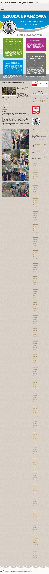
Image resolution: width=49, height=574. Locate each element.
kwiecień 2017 (35, 401)
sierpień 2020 (35, 315)
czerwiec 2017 (35, 397)
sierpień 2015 (35, 445)
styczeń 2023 (35, 254)
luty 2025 (35, 200)
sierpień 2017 (35, 393)
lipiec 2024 (35, 215)
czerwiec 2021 (35, 293)
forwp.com (23, 571)
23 (44, 100)
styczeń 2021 (35, 304)
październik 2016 (36, 414)
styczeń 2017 (35, 408)
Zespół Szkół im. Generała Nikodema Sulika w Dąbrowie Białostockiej (18, 569)
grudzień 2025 (35, 178)
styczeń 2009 (35, 555)
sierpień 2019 (35, 341)
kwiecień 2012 (35, 531)
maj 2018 (35, 373)
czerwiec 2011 (35, 546)
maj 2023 (35, 245)
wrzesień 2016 (35, 416)
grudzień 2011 (35, 538)
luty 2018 (35, 380)
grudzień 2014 (35, 462)
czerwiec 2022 (35, 267)
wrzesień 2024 (35, 211)
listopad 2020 (35, 308)
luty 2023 (35, 252)
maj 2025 (35, 193)
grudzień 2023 (35, 230)
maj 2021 (35, 295)
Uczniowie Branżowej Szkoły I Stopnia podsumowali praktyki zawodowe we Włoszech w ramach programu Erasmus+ (41, 133)
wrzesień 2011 (35, 544)
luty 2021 (35, 302)
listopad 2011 (35, 540)
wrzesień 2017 (35, 390)
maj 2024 (35, 219)
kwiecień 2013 (35, 505)
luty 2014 (35, 484)
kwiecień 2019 (35, 349)
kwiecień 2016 (35, 427)
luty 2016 (35, 432)
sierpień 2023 (35, 239)
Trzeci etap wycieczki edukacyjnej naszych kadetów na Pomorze (42, 155)
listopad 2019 (35, 334)
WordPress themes (17, 571)
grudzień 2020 (35, 306)
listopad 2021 (35, 282)
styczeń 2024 (35, 228)
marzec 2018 (35, 377)
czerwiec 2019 (35, 345)
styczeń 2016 (35, 434)
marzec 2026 (35, 172)
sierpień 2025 (35, 187)
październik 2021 (36, 284)
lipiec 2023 (35, 241)
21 (40, 100)
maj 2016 (35, 425)
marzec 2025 (35, 198)
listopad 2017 (35, 386)
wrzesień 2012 (35, 520)
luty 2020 (35, 328)
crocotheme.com (29, 571)
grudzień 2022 (35, 256)
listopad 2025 (35, 180)
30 (44, 101)
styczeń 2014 (35, 486)
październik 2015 (36, 440)
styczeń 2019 (35, 356)
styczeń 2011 (35, 551)
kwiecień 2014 (35, 479)
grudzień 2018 (35, 358)
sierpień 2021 (35, 289)
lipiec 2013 (35, 499)
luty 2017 (35, 406)
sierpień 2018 (35, 367)
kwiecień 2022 (35, 271)
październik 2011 (36, 542)
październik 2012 (36, 518)
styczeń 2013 (35, 512)
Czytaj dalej (10, 77)
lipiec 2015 (35, 447)
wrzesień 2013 (35, 494)
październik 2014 (36, 466)
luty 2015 (35, 458)
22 (42, 100)
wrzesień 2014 (35, 468)
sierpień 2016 (35, 419)
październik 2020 (36, 310)
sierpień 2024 (35, 213)
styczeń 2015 (35, 460)
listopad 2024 (35, 206)
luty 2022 (35, 276)
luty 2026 (35, 174)
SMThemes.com (7, 571)
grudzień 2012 (35, 514)
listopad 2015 (35, 438)
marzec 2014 (35, 481)
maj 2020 (35, 321)
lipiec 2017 (35, 395)
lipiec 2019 (35, 343)
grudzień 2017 (35, 384)
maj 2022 (35, 269)
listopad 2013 (35, 490)
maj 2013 (35, 503)
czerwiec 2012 (35, 527)
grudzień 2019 (35, 332)
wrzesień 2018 (35, 364)
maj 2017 (35, 399)
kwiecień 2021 (35, 297)
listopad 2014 (35, 464)
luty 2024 (35, 226)
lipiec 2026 (35, 163)
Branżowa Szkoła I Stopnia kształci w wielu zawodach (13, 75)
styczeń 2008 (35, 557)
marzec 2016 (35, 429)
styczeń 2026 (35, 176)
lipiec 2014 (35, 473)
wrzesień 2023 (35, 237)
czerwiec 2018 (35, 371)
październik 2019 (36, 336)
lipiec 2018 (35, 369)
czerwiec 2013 (35, 501)
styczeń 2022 (35, 278)
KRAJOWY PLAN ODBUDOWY (40, 139)
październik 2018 (36, 362)
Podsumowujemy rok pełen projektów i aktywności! (41, 149)
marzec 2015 (35, 455)
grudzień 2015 (35, 436)
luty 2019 (35, 354)
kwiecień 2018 (35, 375)
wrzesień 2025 (35, 185)
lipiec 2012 (35, 525)
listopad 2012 (35, 516)
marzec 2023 (35, 250)
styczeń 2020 (35, 330)
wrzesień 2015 (35, 442)
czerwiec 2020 (35, 319)
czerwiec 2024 (35, 217)
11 (33, 98)
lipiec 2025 (35, 189)
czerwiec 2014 (35, 475)
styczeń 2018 (35, 382)
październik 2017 (36, 388)
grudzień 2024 (35, 204)
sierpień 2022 (35, 265)
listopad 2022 (35, 258)
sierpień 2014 (35, 471)
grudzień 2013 (35, 488)
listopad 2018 (35, 360)
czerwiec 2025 (35, 191)
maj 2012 (35, 529)
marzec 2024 (35, 224)
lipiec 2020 (35, 317)
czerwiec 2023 (35, 243)
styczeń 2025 (35, 202)
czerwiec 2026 (35, 165)
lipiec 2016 (35, 421)
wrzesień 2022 (35, 263)
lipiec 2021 (35, 291)
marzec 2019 (35, 351)
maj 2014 (35, 477)
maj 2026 (35, 167)
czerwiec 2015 (35, 449)
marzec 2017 (35, 403)
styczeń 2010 (35, 553)
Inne (7, 84)
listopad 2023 (35, 232)
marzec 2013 (35, 507)
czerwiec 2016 (35, 423)
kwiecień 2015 (35, 453)
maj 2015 (35, 451)
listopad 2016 (35, 412)
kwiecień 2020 (35, 323)
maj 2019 (35, 347)
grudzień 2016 (35, 410)
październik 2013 (36, 492)
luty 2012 (35, 533)
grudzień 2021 (35, 280)
